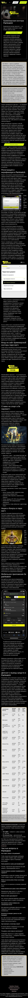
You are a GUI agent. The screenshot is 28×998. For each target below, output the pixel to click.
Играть (15, 2)
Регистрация (23, 2)
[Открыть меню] (9, 2)
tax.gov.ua (3, 845)
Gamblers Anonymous (9, 971)
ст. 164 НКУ (6, 833)
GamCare (6, 974)
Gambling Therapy (8, 970)
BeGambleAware (8, 973)
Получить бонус (14, 32)
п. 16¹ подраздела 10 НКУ (19, 836)
